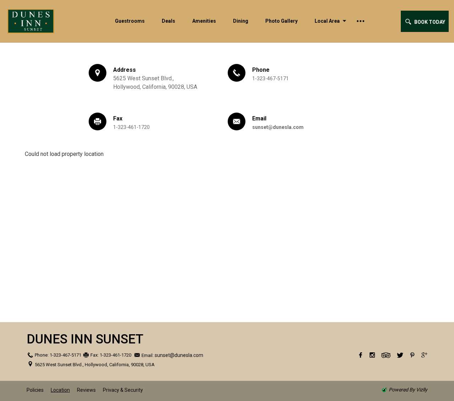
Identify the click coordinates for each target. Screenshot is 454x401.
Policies (35, 390)
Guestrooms (130, 21)
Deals (168, 21)
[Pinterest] (412, 355)
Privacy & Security (123, 390)
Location (60, 390)
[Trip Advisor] (386, 355)
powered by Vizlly (408, 389)
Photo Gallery (281, 21)
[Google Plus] (424, 355)
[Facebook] (360, 355)
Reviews (86, 390)
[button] (425, 21)
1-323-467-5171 (270, 78)
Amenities (204, 21)
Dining (240, 21)
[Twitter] (400, 355)
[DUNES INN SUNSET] (46, 21)
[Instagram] (372, 355)
